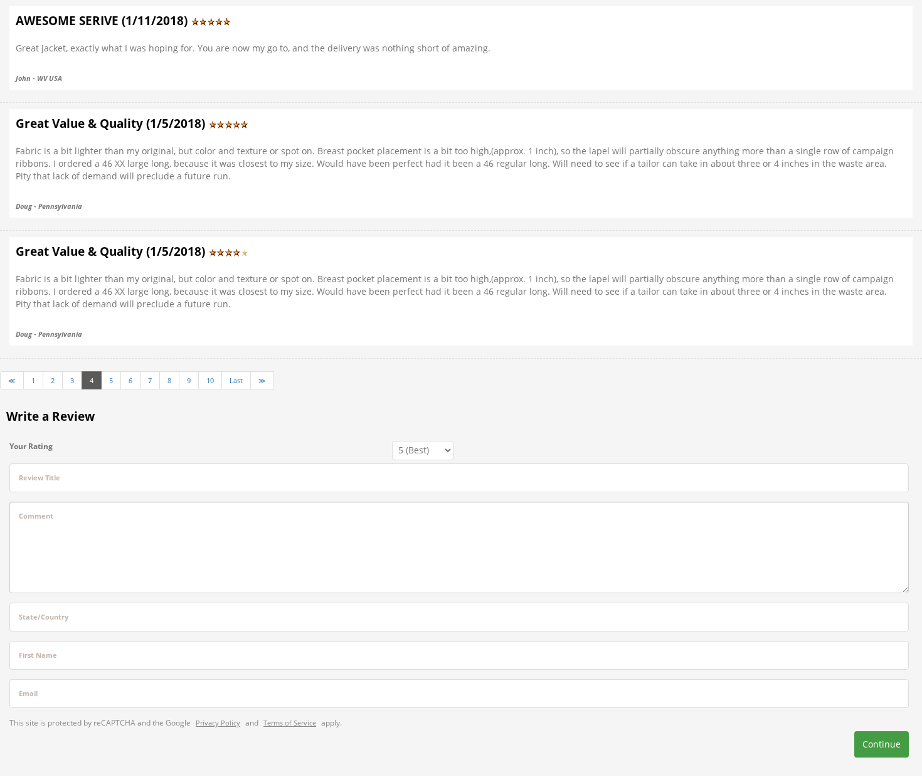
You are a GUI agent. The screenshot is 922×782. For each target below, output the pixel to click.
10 (210, 380)
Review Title (39, 477)
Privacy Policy (218, 722)
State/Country (43, 616)
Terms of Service (289, 722)
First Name (38, 655)
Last (236, 380)
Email (28, 693)
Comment (36, 515)
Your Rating (31, 446)
